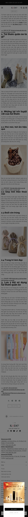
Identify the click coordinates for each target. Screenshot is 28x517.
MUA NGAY (14, 509)
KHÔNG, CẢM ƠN (14, 512)
